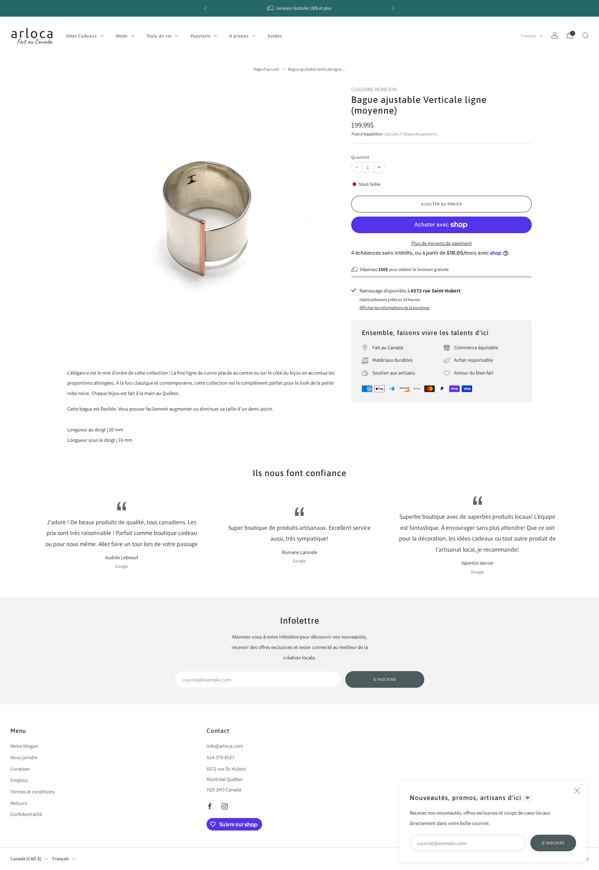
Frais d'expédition (367, 134)
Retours (18, 803)
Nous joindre (23, 757)
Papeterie (201, 36)
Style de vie (159, 36)
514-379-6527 (220, 757)
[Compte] (554, 35)
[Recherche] (585, 35)
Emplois (19, 780)
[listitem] (299, 8)
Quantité (360, 157)
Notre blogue (24, 745)
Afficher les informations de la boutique (394, 307)
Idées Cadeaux (81, 36)
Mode (122, 36)
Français (529, 35)
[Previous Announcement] (205, 8)
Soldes (275, 36)
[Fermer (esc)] (577, 790)
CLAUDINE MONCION (374, 89)
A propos (239, 36)
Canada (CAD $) (25, 858)
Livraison (20, 768)
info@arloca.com (225, 745)
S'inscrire (553, 842)
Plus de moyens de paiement (441, 243)
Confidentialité (26, 814)
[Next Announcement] (393, 8)
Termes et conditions (32, 791)
